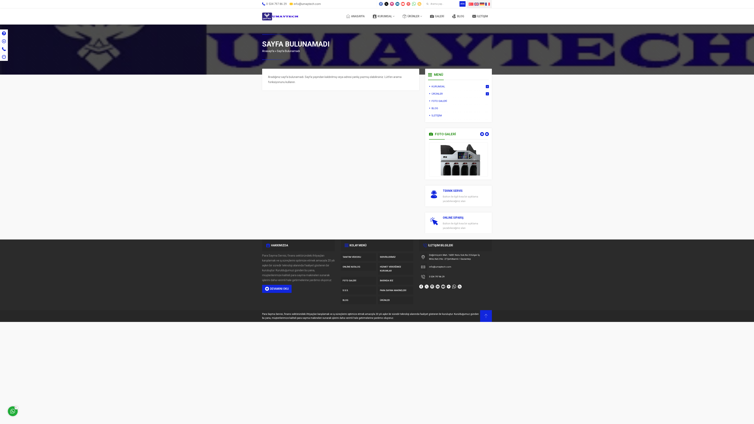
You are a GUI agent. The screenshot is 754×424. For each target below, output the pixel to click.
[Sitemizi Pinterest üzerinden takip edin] (408, 4)
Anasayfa (268, 51)
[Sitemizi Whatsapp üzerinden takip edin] (414, 4)
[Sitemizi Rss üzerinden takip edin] (419, 4)
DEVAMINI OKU (279, 288)
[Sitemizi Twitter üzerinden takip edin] (386, 4)
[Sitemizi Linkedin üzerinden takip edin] (397, 4)
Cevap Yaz (37, 394)
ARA (462, 4)
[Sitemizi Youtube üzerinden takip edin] (403, 4)
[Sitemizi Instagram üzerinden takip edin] (392, 4)
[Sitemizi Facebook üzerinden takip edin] (381, 4)
